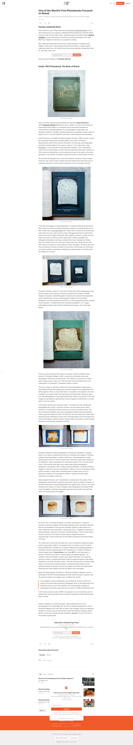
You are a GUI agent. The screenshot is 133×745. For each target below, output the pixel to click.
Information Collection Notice (66, 714)
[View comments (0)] (45, 23)
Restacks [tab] (48, 655)
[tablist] (45, 654)
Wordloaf (75, 613)
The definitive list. (43, 680)
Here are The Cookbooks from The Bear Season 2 (55, 678)
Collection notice (76, 734)
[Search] (110, 3)
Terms (69, 734)
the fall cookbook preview (78, 30)
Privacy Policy (78, 714)
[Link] (36, 27)
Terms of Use (74, 712)
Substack (59, 741)
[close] (81, 686)
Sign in (128, 3)
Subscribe (120, 3)
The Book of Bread (48, 125)
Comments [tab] (42, 655)
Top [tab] (40, 674)
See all (41, 710)
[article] (66, 681)
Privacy (65, 734)
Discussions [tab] (50, 674)
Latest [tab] (44, 674)
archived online (57, 231)
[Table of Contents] (2, 372)
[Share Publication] (114, 3)
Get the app (74, 738)
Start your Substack (62, 738)
